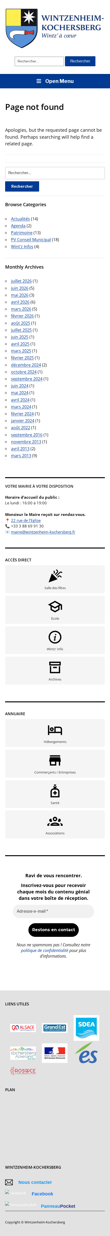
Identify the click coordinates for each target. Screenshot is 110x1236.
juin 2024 (19, 386)
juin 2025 (19, 337)
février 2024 (22, 414)
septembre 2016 (26, 435)
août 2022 (20, 427)
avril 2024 (20, 400)
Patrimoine (21, 232)
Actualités (20, 219)
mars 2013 (21, 455)
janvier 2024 (22, 420)
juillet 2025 (21, 330)
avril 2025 (20, 344)
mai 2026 (19, 295)
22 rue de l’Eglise (26, 520)
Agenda (18, 226)
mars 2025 (21, 351)
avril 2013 (20, 448)
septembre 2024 (26, 379)
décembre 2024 (26, 365)
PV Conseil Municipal (31, 239)
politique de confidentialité (44, 950)
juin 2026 (19, 288)
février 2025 (22, 358)
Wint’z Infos (22, 246)
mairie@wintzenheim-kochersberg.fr (43, 531)
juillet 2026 (21, 281)
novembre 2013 (26, 442)
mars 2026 (21, 309)
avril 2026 (20, 302)
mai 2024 (19, 392)
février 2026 (22, 316)
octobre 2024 (24, 372)
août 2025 (20, 323)
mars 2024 (21, 407)
